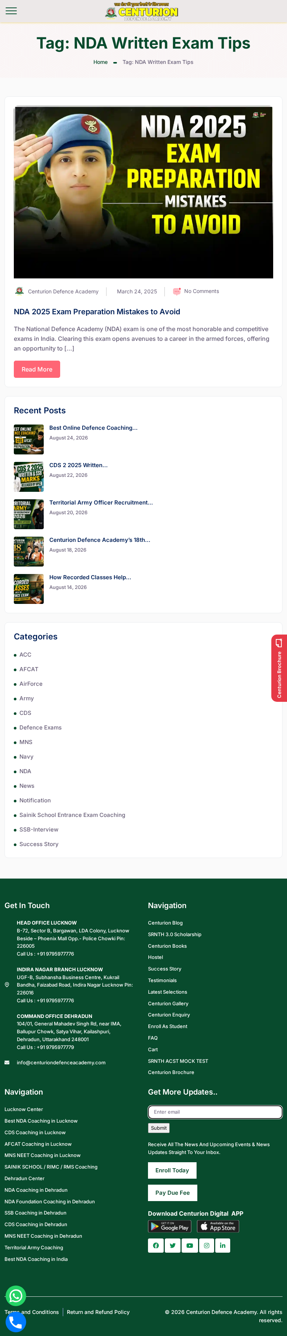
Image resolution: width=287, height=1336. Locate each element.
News (26, 785)
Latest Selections (167, 992)
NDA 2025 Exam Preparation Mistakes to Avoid (97, 311)
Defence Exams (40, 727)
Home (100, 62)
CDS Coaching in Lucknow (35, 1132)
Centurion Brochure (171, 1072)
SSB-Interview (38, 829)
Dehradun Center (24, 1178)
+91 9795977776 (55, 954)
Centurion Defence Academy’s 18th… (99, 539)
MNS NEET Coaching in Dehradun (43, 1236)
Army (26, 698)
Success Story (39, 844)
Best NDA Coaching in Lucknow (41, 1121)
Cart (153, 1049)
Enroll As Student (167, 1026)
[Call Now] (16, 1322)
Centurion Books (167, 946)
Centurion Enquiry (169, 1015)
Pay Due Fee (172, 1192)
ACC (25, 654)
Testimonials (162, 980)
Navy (26, 756)
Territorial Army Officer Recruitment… (101, 502)
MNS (26, 742)
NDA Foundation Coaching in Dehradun (49, 1201)
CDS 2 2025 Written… (78, 465)
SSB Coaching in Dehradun (35, 1213)
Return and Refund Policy (98, 1312)
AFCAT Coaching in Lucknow (38, 1144)
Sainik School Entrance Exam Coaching (72, 814)
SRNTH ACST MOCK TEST (178, 1061)
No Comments (201, 291)
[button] (156, 1245)
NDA (25, 771)
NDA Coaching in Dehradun (36, 1190)
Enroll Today (172, 1170)
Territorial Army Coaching (33, 1247)
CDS (25, 712)
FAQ (153, 1038)
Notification (35, 800)
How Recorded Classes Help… (90, 577)
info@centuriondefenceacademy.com (61, 1062)
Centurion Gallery (168, 1003)
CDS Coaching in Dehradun (35, 1224)
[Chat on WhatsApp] (16, 1296)
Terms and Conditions (31, 1312)
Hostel (155, 957)
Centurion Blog (165, 923)
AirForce (31, 683)
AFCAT (28, 669)
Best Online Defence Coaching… (93, 427)
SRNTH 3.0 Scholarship (174, 934)
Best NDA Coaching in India (36, 1259)
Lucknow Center (23, 1109)
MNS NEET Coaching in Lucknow (42, 1155)
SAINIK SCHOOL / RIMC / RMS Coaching (51, 1167)
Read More (37, 369)
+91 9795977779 (55, 1047)
